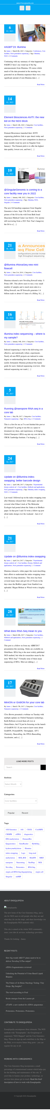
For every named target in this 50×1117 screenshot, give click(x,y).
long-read (32, 853)
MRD (41, 857)
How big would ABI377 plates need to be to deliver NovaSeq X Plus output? (23, 959)
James (9, 51)
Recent (25, 813)
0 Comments (13, 56)
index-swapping (39, 489)
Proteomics (20, 867)
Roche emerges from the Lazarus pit (20, 998)
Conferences (37, 51)
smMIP (18, 876)
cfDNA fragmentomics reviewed (18, 967)
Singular (7, 202)
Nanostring (20, 862)
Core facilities (38, 125)
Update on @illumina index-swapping (24, 556)
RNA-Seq (27, 419)
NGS (6, 56)
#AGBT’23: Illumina (15, 47)
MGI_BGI (22, 857)
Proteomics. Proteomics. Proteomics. (20, 1011)
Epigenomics (11, 843)
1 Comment (36, 565)
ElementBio (27, 839)
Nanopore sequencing (11, 419)
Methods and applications (36, 487)
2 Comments (28, 275)
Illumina (37, 53)
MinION (33, 857)
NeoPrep (31, 862)
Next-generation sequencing (19, 53)
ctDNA (18, 834)
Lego (23, 853)
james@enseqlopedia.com (25, 3)
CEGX (29, 829)
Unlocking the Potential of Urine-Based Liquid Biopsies (24, 975)
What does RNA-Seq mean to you (23, 631)
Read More (40, 84)
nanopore (9, 862)
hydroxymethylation (13, 848)
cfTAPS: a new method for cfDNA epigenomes (24, 1004)
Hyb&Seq (35, 843)
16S (21, 829)
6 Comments (15, 202)
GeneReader (23, 843)
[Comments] (39, 813)
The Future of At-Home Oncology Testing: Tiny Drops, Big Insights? (25, 984)
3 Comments (28, 127)
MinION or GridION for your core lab (24, 702)
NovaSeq (9, 867)
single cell (39, 872)
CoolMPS (39, 829)
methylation (10, 857)
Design (30, 563)
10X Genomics (11, 829)
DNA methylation (12, 839)
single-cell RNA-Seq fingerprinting (19, 872)
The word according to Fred (17, 992)
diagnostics (28, 834)
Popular (11, 813)
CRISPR (9, 834)
